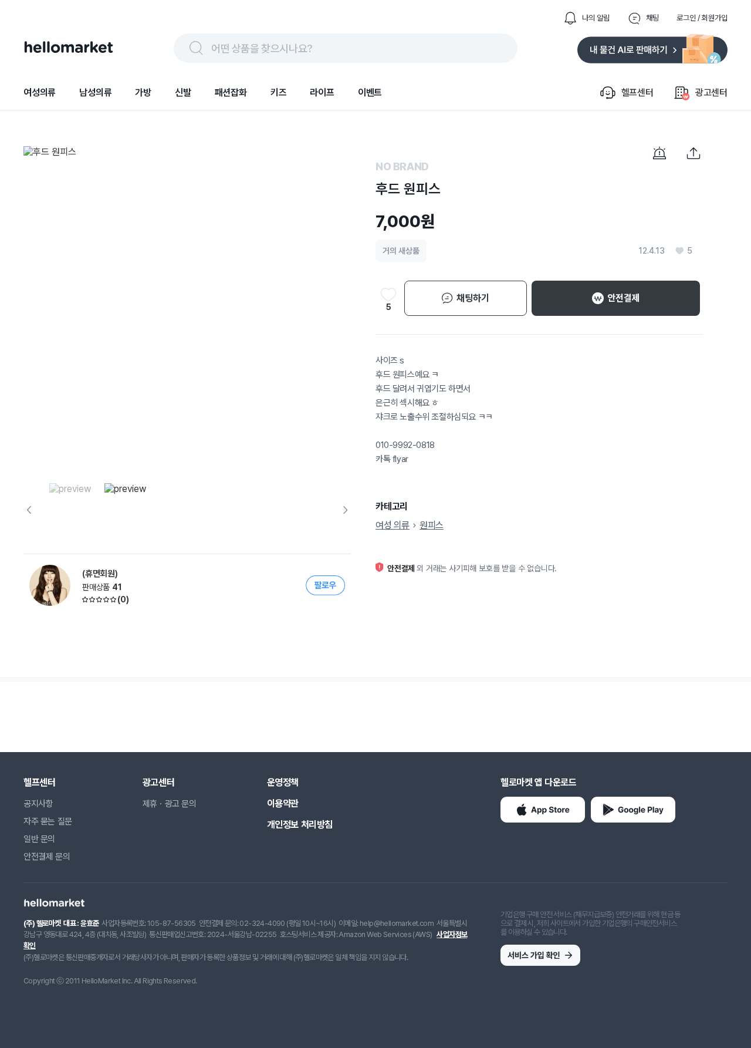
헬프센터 (39, 782)
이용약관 (283, 803)
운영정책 (283, 782)
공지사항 (38, 803)
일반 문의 (39, 839)
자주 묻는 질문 (47, 821)
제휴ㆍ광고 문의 (170, 803)
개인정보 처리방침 (300, 824)
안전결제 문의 (46, 856)
